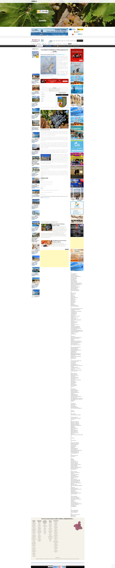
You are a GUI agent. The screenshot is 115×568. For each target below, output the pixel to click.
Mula (45, 532)
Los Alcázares (68, 40)
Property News (58, 43)
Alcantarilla (50, 525)
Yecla (45, 533)
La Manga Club (56, 535)
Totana (39, 541)
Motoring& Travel (49, 44)
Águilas (54, 40)
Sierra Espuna (39, 540)
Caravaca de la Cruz (45, 527)
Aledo (39, 524)
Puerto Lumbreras (39, 539)
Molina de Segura (50, 535)
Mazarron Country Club (56, 540)
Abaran (50, 524)
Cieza (45, 529)
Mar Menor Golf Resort (33, 540)
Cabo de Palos (34, 523)
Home (55, 1)
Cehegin (45, 528)
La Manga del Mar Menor (34, 530)
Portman (34, 544)
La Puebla (33, 531)
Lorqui (50, 533)
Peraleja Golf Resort (50, 539)
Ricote (50, 540)
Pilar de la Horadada (33, 541)
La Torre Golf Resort (34, 533)
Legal (75, 566)
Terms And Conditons (68, 566)
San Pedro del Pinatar (34, 549)
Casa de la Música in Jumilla (60, 54)
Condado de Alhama (39, 529)
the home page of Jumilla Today (47, 75)
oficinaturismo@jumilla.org (61, 74)
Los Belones (34, 536)
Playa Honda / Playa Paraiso (34, 543)
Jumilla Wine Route (64, 1)
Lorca (64, 40)
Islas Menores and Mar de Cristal (34, 527)
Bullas (45, 524)
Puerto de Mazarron (39, 537)
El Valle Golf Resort (50, 529)
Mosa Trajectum (50, 536)
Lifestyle (53, 43)
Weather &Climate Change (38, 44)
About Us (78, 566)
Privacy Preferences (50, 566)
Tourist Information (71, 1)
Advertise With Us (81, 566)
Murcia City (50, 537)
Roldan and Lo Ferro (34, 546)
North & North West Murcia (45, 522)
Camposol (55, 522)
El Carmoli (33, 525)
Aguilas (39, 523)
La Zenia (56, 550)
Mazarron (39, 535)
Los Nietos (33, 537)
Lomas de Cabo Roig (56, 552)
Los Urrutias (34, 538)
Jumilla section (46, 197)
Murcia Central (50, 521)
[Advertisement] (54, 258)
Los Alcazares (34, 535)
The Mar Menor (33, 521)
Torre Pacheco (34, 556)
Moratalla (44, 531)
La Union (34, 534)
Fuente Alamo (39, 530)
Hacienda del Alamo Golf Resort (39, 532)
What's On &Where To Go (44, 44)
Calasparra (44, 525)
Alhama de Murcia (58, 40)
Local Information (80, 1)
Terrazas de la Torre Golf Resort (34, 554)
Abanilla (50, 523)
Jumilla (58, 1)
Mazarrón (71, 40)
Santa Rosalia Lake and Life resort (34, 551)
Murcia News (34, 43)
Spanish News (65, 43)
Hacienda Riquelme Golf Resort (50, 531)
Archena (50, 526)
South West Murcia (39, 521)
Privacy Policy (72, 566)
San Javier (75, 40)
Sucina (50, 541)
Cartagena (33, 524)
